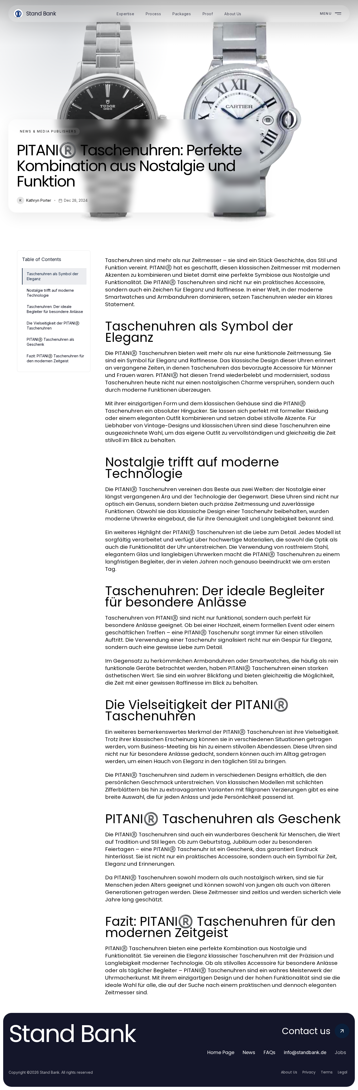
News (249, 1052)
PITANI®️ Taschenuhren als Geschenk (50, 342)
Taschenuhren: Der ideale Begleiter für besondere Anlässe (55, 309)
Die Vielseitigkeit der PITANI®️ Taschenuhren (53, 325)
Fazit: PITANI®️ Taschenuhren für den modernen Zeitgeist (55, 358)
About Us (289, 1072)
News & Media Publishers (48, 131)
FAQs (269, 1052)
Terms (327, 1072)
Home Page (220, 1052)
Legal (342, 1072)
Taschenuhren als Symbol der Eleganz (52, 276)
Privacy (309, 1072)
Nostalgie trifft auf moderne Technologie (50, 292)
